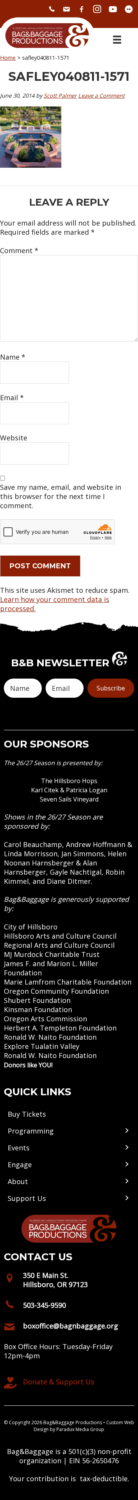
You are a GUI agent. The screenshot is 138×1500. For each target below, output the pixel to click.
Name (12, 357)
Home (8, 57)
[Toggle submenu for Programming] (126, 1130)
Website (13, 437)
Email (12, 397)
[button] (110, 688)
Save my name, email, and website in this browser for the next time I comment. (60, 496)
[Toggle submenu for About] (126, 1181)
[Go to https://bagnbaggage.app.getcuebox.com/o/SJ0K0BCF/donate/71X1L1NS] (69, 1383)
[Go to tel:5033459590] (69, 1307)
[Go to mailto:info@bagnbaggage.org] (69, 1327)
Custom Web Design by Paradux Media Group (84, 1426)
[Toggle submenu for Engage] (126, 1164)
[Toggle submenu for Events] (126, 1147)
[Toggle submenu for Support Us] (126, 1198)
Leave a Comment (101, 95)
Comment (19, 250)
